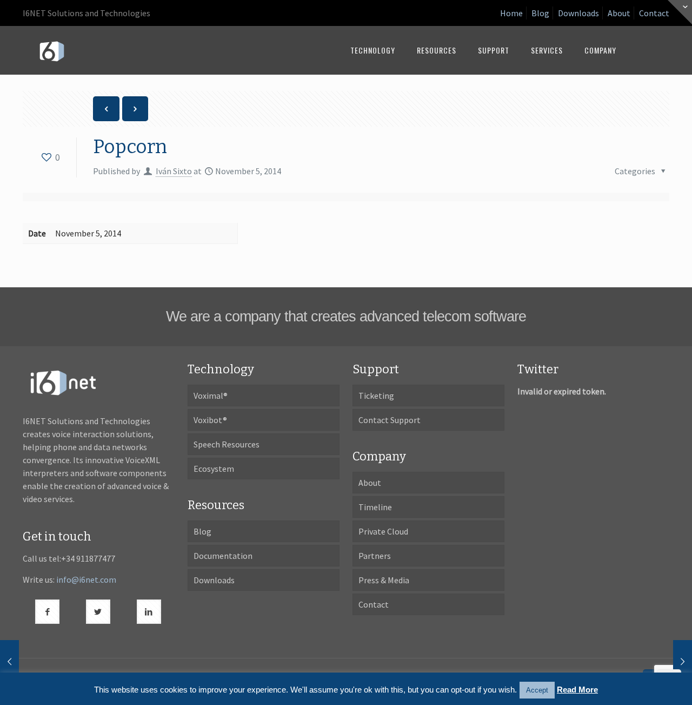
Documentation (223, 555)
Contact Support (389, 419)
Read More (577, 689)
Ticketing (376, 395)
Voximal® (211, 395)
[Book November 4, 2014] (9, 661)
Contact (654, 13)
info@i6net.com (86, 579)
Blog (540, 13)
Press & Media (383, 580)
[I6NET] (52, 50)
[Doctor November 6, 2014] (682, 661)
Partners (374, 555)
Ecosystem (214, 468)
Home (511, 13)
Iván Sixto (174, 171)
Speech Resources (227, 444)
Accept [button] (537, 690)
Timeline (375, 507)
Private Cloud (383, 531)
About (619, 13)
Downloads (578, 13)
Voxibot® (210, 419)
